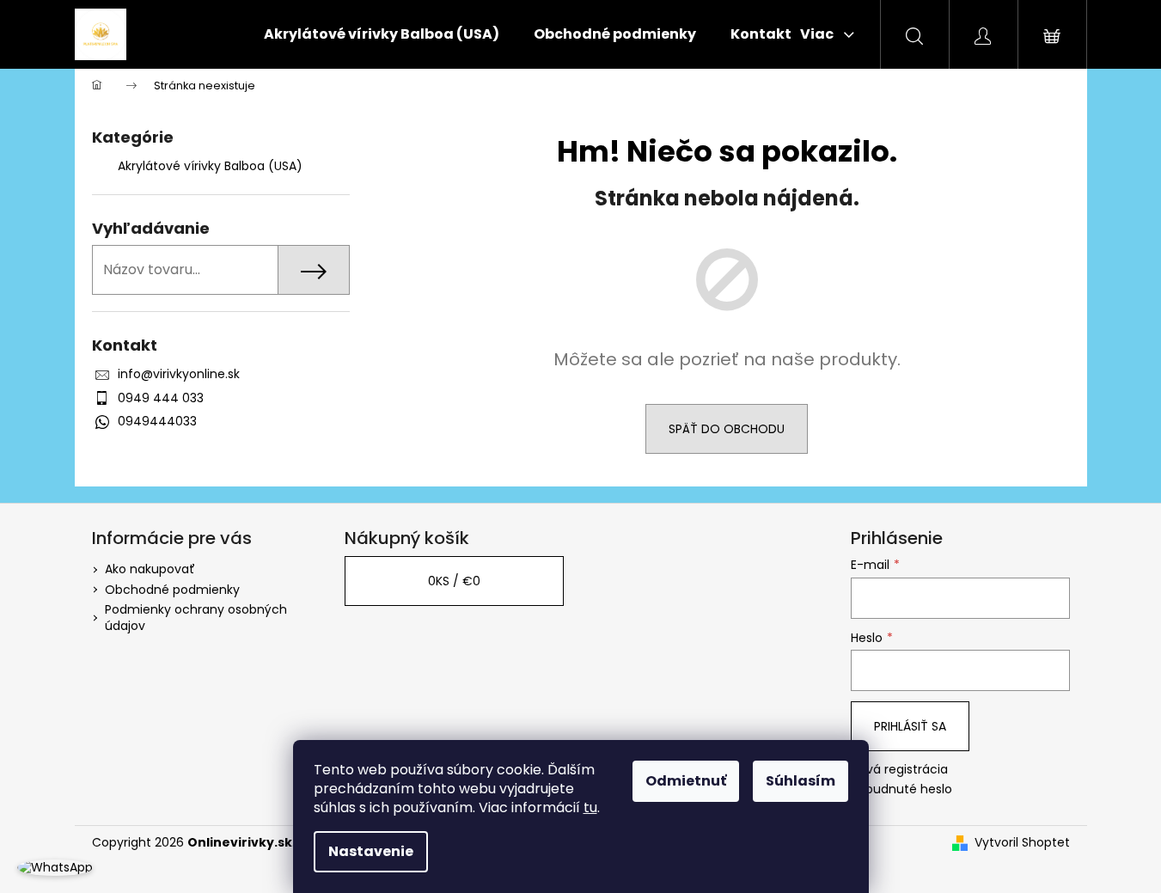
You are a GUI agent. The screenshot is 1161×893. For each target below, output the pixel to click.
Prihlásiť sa (910, 726)
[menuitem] (381, 34)
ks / (454, 581)
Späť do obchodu (727, 428)
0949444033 (157, 421)
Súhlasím (800, 781)
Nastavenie (370, 851)
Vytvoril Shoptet (1022, 843)
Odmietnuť (685, 781)
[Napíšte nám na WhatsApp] (55, 867)
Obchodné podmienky (172, 589)
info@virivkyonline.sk (179, 373)
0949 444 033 (161, 398)
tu (590, 807)
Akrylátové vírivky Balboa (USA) (210, 165)
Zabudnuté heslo (901, 789)
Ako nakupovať (150, 569)
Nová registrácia (899, 769)
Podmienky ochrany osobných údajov (196, 617)
